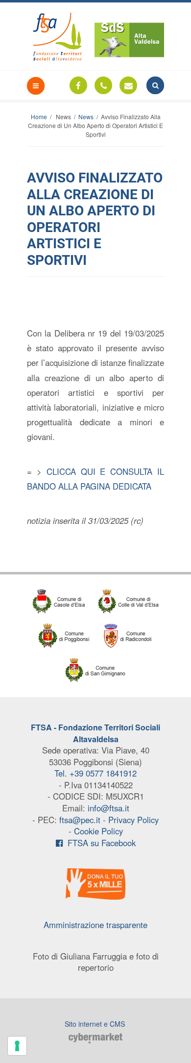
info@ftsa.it (108, 808)
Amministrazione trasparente (95, 925)
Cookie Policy (98, 831)
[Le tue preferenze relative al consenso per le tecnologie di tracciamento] (17, 1046)
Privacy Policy (133, 820)
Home (39, 116)
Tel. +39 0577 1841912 (95, 773)
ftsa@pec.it (79, 820)
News (86, 116)
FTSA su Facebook (99, 843)
